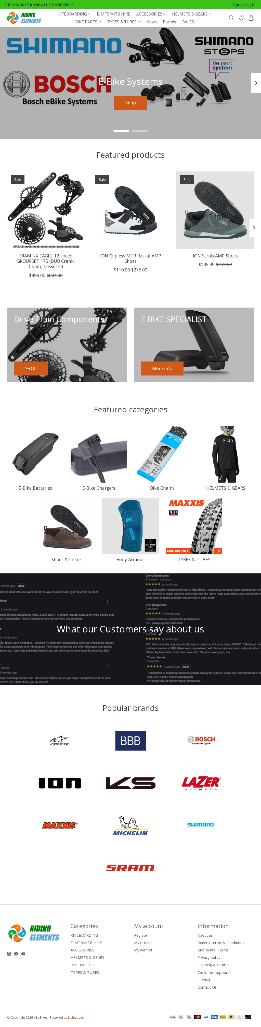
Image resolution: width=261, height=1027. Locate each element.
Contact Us (207, 987)
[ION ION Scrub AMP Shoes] (215, 210)
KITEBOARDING (84, 935)
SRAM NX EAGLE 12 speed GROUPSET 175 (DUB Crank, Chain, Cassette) (46, 261)
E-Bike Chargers (98, 488)
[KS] (130, 783)
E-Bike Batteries (35, 488)
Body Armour (130, 559)
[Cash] (181, 1017)
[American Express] (214, 1017)
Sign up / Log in (244, 5)
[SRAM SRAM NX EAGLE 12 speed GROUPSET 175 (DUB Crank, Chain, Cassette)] (46, 210)
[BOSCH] (201, 741)
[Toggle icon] (231, 18)
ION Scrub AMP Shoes (215, 256)
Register (141, 935)
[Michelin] (130, 826)
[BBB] (130, 741)
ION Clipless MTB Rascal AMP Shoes (130, 258)
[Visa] (206, 1017)
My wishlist (143, 949)
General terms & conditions (221, 942)
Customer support (213, 972)
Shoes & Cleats (66, 559)
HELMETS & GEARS (225, 488)
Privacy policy (209, 957)
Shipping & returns (213, 964)
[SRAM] (130, 868)
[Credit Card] (189, 1017)
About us (205, 935)
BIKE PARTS (81, 964)
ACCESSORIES (82, 949)
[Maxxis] (60, 826)
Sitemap (205, 979)
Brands (169, 22)
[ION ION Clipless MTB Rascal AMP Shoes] (130, 210)
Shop (130, 102)
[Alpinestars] (60, 741)
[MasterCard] (197, 1017)
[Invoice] (239, 1017)
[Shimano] (201, 826)
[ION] (60, 783)
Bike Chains (162, 488)
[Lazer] (201, 783)
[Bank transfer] (172, 1017)
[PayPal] (222, 1017)
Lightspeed (76, 1017)
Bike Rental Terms (213, 949)
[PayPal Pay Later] (231, 1017)
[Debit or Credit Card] (248, 1017)
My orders (143, 942)
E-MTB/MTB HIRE (113, 14)
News (151, 22)
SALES (188, 22)
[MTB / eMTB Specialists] (25, 18)
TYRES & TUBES (194, 559)
